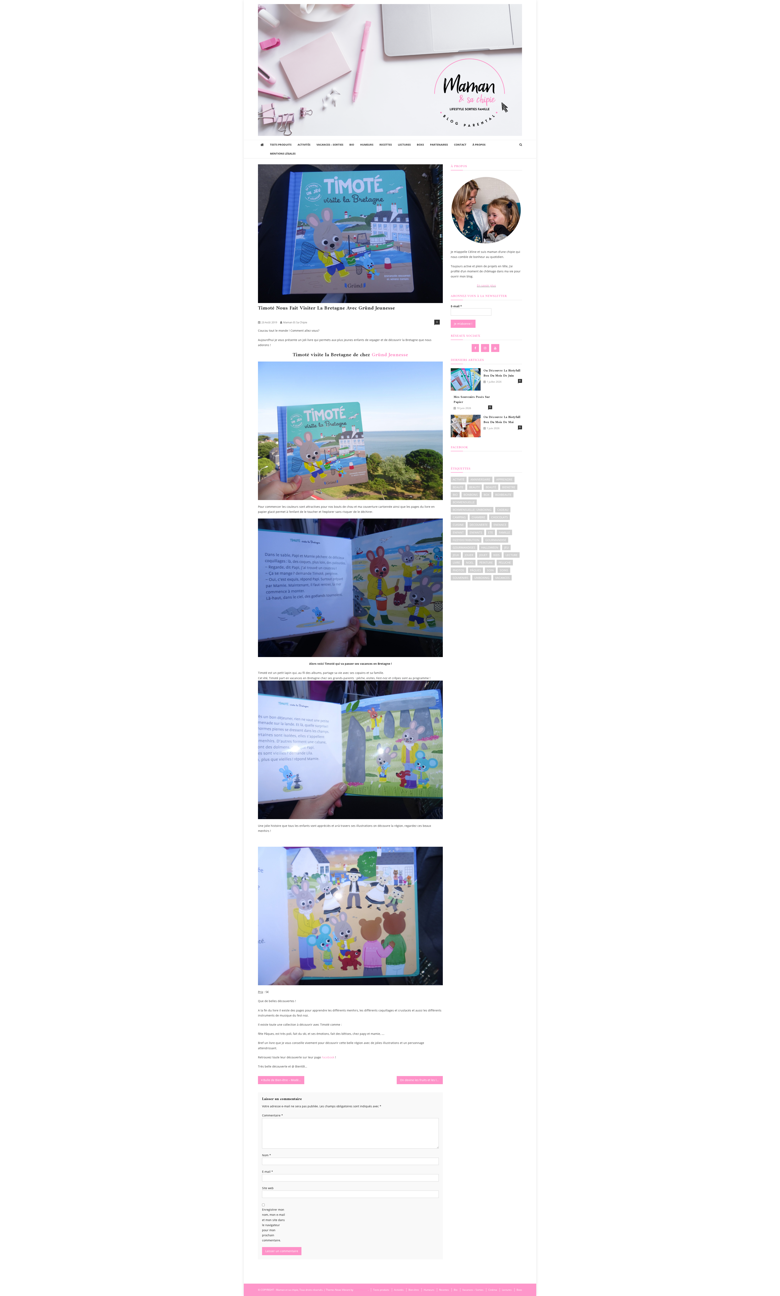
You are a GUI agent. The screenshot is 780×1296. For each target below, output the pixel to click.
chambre (478, 517)
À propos (478, 144)
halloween (489, 547)
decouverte (479, 525)
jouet (483, 555)
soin (490, 570)
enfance (500, 525)
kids (496, 555)
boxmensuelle (464, 502)
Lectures (404, 144)
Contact (460, 144)
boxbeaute (503, 495)
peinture (486, 562)
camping (459, 517)
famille (504, 532)
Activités (304, 144)
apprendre (504, 479)
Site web (268, 1188)
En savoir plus (486, 285)
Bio (351, 144)
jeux (456, 555)
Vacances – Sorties (329, 144)
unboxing (481, 578)
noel (469, 562)
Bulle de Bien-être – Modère (282, 1080)
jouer (469, 555)
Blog (262, 315)
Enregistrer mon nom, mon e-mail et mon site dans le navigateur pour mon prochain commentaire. (273, 1225)
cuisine (458, 525)
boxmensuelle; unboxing (472, 510)
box (486, 495)
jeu (506, 547)
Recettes (385, 144)
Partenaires (439, 144)
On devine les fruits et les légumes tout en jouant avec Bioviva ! (421, 1080)
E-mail (267, 1172)
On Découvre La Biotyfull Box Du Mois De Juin (501, 373)
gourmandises (464, 547)
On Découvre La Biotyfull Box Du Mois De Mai (501, 420)
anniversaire (480, 479)
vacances (502, 578)
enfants (476, 532)
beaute (458, 487)
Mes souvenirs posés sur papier (472, 400)
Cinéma (492, 1290)
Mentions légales (283, 153)
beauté (491, 487)
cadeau (502, 510)
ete (490, 532)
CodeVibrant (361, 1290)
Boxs (420, 144)
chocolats (499, 517)
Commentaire (272, 1115)
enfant (458, 532)
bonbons (471, 495)
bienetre (508, 487)
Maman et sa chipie (295, 322)
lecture (512, 555)
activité (459, 479)
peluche (505, 562)
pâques (475, 570)
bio (455, 495)
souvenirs (460, 578)
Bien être (413, 1290)
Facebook (328, 1057)
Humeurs (366, 144)
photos (458, 570)
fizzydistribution (466, 540)
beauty (474, 487)
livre (456, 562)
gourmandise (495, 540)
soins (504, 570)
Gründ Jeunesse (389, 354)
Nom (266, 1155)
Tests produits (280, 144)
